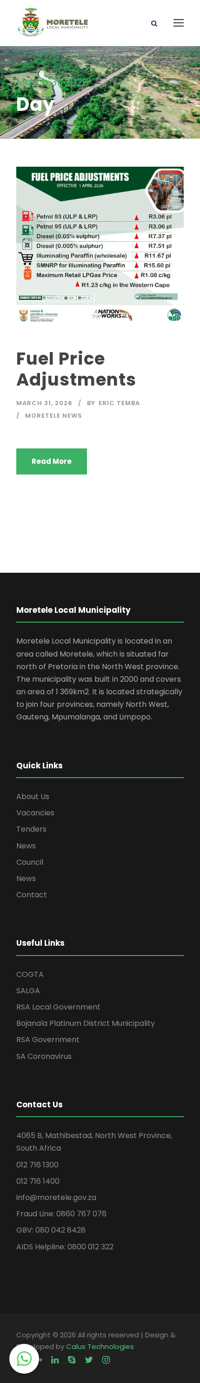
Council (29, 862)
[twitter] (89, 1360)
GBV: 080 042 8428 (51, 1230)
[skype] (71, 1360)
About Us (32, 796)
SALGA (28, 990)
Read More (52, 461)
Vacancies (35, 812)
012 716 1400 (38, 1181)
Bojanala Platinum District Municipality (85, 1023)
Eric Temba (119, 403)
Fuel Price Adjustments (76, 368)
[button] (24, 1359)
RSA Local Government (58, 1007)
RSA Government (48, 1039)
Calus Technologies (100, 1346)
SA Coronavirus (44, 1056)
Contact (31, 894)
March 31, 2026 (44, 403)
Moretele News (53, 415)
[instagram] (106, 1360)
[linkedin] (55, 1360)
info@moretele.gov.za (56, 1197)
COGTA (30, 974)
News (26, 846)
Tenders (31, 829)
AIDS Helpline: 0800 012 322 (64, 1246)
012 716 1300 (37, 1164)
